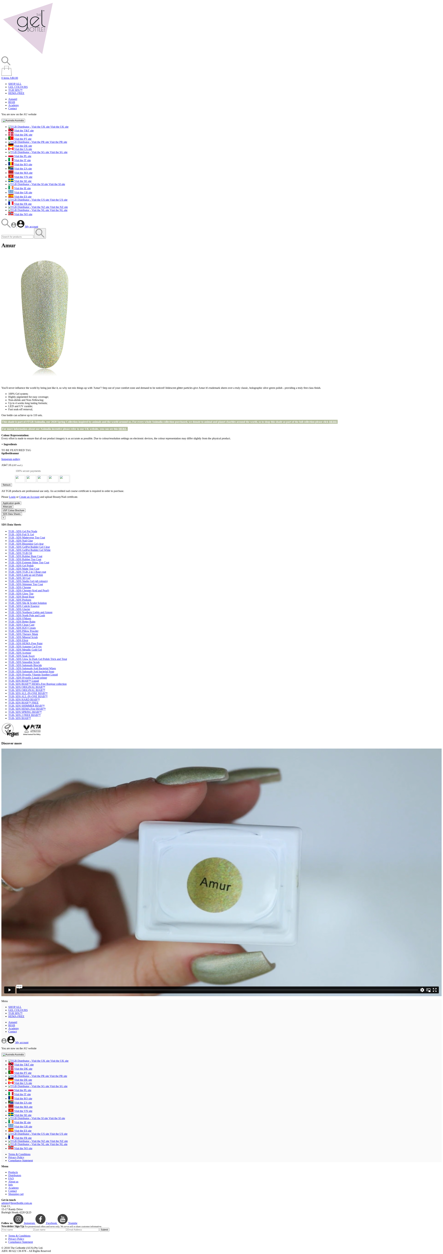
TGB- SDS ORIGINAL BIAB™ (26, 687)
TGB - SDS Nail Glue (20, 540)
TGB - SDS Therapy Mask (23, 634)
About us (13, 1181)
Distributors (14, 1175)
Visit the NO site (22, 214)
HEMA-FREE (16, 93)
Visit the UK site (59, 126)
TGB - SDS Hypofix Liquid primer (27, 677)
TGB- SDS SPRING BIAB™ (25, 711)
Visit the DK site (22, 134)
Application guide (11, 503)
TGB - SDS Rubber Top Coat (24, 559)
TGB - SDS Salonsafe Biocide (25, 665)
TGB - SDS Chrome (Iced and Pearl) (28, 590)
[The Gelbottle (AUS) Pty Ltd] (27, 54)
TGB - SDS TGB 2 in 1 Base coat (27, 571)
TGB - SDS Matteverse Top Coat (26, 537)
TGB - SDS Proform (19, 599)
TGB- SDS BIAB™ (19, 718)
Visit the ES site (22, 196)
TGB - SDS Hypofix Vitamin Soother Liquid (33, 674)
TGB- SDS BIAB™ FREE (23, 702)
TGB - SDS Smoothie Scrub (24, 662)
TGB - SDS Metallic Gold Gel (25, 649)
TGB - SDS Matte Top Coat (23, 568)
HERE (333, 421)
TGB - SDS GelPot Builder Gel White (29, 550)
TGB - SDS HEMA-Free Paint (25, 643)
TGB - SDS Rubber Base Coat (25, 556)
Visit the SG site (58, 152)
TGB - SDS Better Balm (21, 621)
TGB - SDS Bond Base (21, 596)
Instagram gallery (10, 459)
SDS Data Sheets (12, 514)
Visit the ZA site (22, 168)
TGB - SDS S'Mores (19, 618)
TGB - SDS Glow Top (20, 593)
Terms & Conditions (19, 1154)
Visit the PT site (22, 138)
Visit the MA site (23, 172)
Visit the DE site (22, 145)
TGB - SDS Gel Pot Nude (22, 531)
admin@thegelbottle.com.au (16, 1203)
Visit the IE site (22, 188)
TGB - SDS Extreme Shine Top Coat (28, 562)
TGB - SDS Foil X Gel (21, 534)
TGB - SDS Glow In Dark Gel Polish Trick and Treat (37, 659)
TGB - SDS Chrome (19, 587)
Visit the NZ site (58, 207)
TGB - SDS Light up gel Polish (25, 574)
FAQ (11, 1178)
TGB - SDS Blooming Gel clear (26, 543)
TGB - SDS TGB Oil (20, 553)
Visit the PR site (58, 142)
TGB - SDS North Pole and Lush (26, 615)
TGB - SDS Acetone (19, 652)
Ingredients (9, 444)
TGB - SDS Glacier (19, 609)
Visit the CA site (22, 149)
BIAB (11, 102)
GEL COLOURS (18, 86)
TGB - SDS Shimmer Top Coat (25, 584)
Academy (13, 105)
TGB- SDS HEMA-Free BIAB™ (27, 708)
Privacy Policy (16, 1157)
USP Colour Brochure (13, 510)
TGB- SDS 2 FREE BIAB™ (24, 715)
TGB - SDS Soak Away (21, 655)
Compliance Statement (20, 1160)
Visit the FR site (22, 203)
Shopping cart (16, 1194)
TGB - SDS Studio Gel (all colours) (28, 581)
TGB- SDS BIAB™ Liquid (23, 680)
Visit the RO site (22, 164)
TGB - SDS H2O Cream (22, 627)
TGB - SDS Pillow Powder (23, 631)
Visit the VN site (22, 176)
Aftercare (7, 506)
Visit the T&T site (23, 130)
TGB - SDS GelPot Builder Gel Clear (29, 546)
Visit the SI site (56, 184)
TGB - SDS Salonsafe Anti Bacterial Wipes (32, 668)
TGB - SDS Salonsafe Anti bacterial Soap (31, 671)
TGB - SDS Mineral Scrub (23, 637)
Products (13, 1172)
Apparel (12, 99)
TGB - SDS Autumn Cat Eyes (25, 646)
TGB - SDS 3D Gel (19, 578)
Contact (12, 108)
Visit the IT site (22, 160)
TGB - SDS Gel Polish (21, 565)
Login (12, 496)
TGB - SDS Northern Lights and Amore (30, 612)
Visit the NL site (58, 210)
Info (10, 1184)
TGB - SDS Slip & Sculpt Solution (27, 602)
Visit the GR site (22, 192)
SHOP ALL (14, 83)
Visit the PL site (22, 156)
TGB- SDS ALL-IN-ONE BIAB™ (28, 693)
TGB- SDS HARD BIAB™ (24, 699)
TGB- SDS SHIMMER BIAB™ (26, 705)
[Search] (6, 226)
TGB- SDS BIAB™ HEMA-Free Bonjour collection (37, 683)
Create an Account (29, 496)
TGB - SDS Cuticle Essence (23, 606)
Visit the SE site (22, 181)
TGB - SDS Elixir (18, 640)
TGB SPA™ (15, 90)
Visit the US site (58, 199)
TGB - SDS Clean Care (21, 624)
